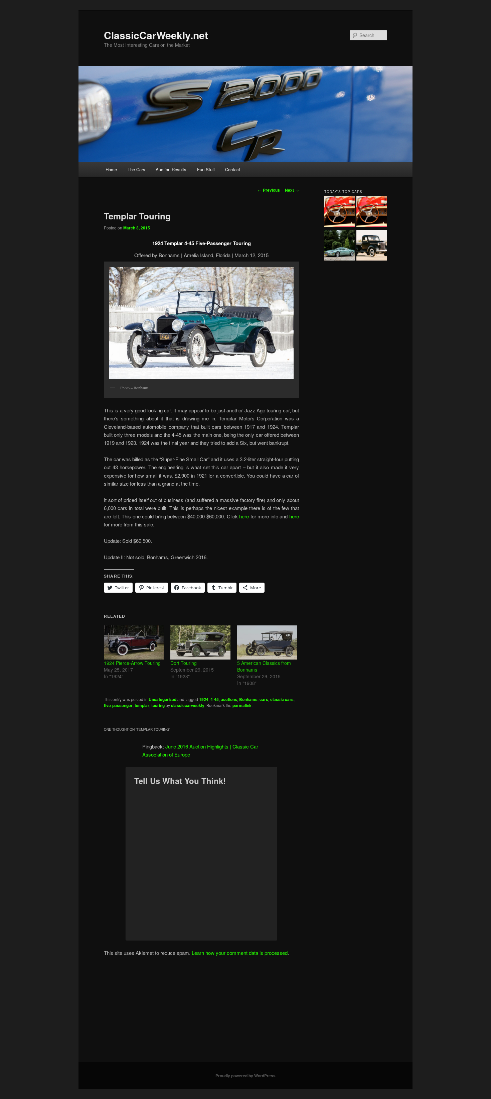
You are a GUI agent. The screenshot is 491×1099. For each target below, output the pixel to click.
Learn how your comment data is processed (240, 952)
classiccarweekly (187, 705)
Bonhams (248, 699)
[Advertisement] (245, 1012)
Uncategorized (162, 699)
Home (111, 169)
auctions (229, 699)
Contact (232, 169)
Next (292, 190)
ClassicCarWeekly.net (156, 35)
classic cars (282, 699)
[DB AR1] (339, 246)
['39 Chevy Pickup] (371, 246)
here (244, 516)
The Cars (136, 169)
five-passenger (118, 705)
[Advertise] (371, 212)
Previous (269, 190)
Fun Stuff (206, 169)
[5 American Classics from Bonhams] (267, 642)
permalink (242, 705)
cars (264, 699)
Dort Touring (183, 663)
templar (142, 705)
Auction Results (171, 169)
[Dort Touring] (200, 642)
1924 (203, 699)
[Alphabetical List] (339, 212)
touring (158, 705)
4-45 (214, 699)
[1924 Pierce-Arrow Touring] (134, 642)
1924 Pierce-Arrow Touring (132, 663)
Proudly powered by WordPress (245, 1076)
